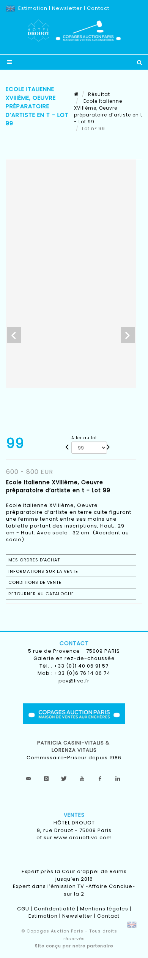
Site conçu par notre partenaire (74, 946)
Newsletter (67, 8)
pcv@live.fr (74, 680)
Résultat (99, 94)
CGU (23, 908)
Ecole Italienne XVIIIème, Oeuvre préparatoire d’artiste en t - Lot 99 (108, 111)
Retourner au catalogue (41, 594)
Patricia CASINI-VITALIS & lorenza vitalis (74, 746)
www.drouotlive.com (83, 837)
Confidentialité (55, 908)
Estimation (32, 8)
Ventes (74, 815)
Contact (98, 8)
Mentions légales (104, 908)
